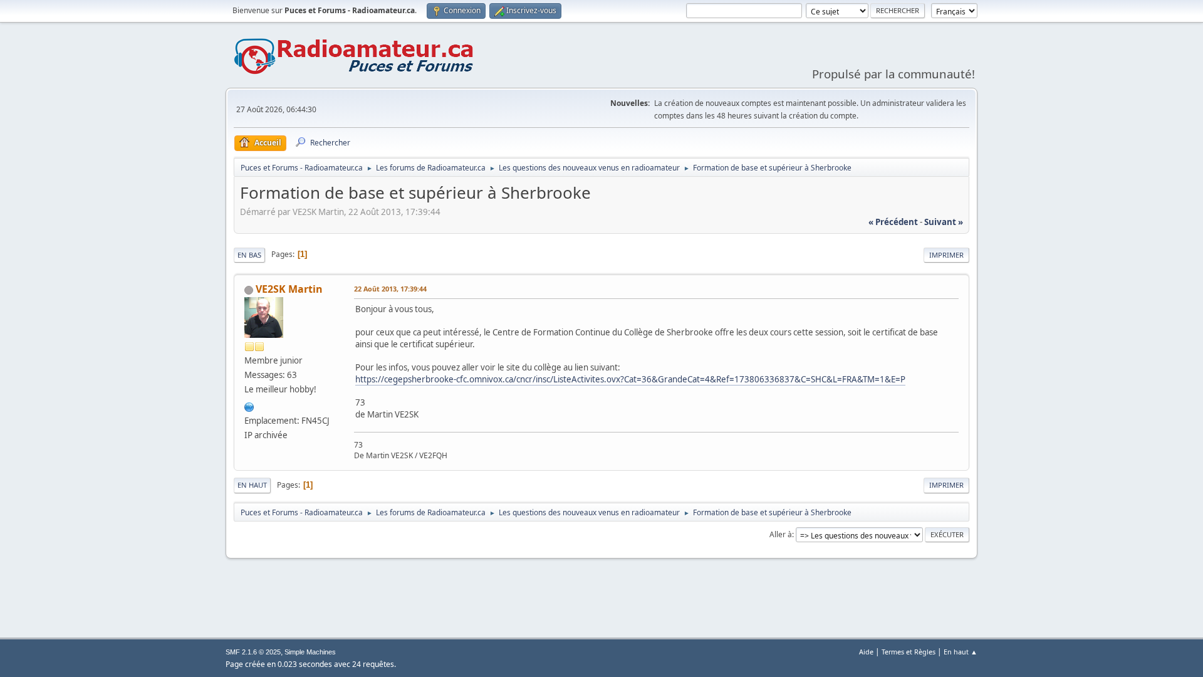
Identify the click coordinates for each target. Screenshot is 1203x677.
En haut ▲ (960, 651)
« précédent (893, 222)
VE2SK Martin (289, 289)
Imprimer (946, 255)
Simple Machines (310, 652)
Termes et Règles (908, 651)
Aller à (780, 534)
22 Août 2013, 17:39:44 (390, 288)
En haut (252, 485)
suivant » (943, 222)
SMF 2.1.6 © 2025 (253, 652)
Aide (866, 651)
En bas (249, 255)
